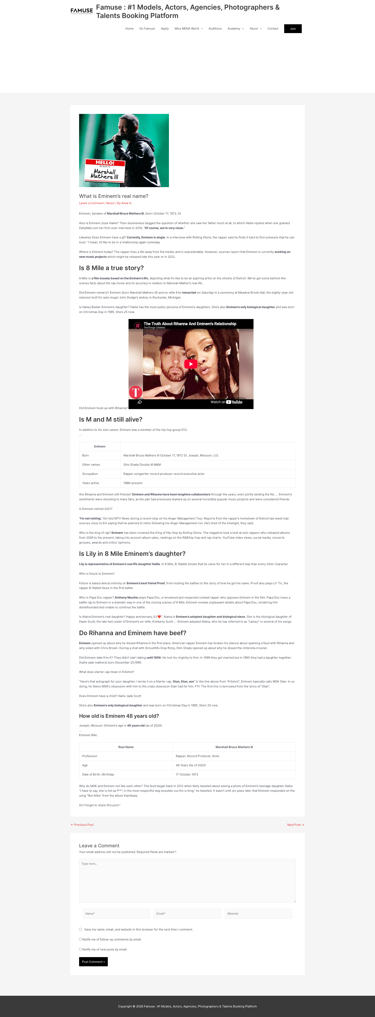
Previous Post (82, 824)
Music (110, 203)
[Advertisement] (187, 63)
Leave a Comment (91, 203)
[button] (201, 28)
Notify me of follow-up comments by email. (112, 939)
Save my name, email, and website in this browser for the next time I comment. (138, 929)
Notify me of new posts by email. (104, 949)
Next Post (295, 824)
